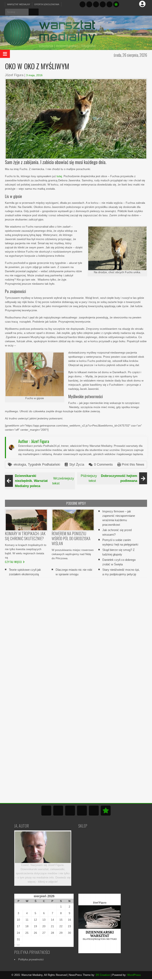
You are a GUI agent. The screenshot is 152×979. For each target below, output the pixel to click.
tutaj (59, 176)
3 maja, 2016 (34, 75)
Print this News (133, 464)
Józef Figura (14, 75)
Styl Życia (76, 464)
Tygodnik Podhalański (44, 464)
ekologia (20, 464)
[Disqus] (76, 631)
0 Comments (103, 464)
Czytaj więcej (13, 562)
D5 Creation (103, 974)
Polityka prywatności (31, 959)
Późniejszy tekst (109, 478)
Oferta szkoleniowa (46, 4)
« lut (17, 944)
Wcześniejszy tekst (44, 481)
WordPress (134, 974)
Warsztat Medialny (18, 4)
